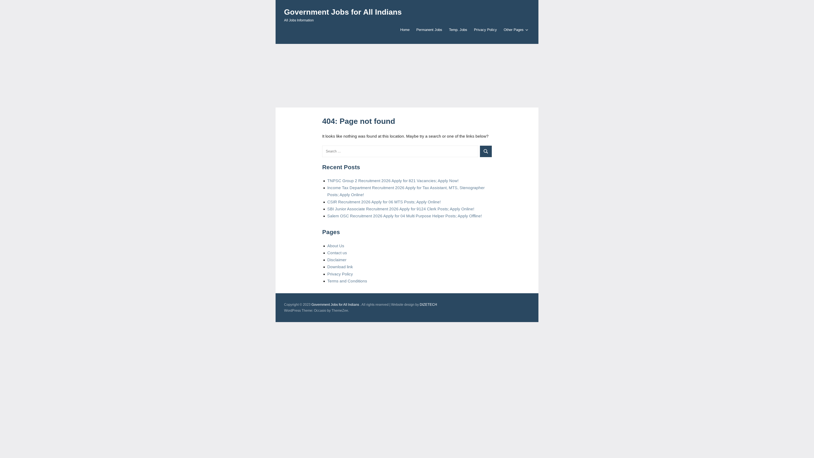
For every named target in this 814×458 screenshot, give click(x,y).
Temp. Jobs (458, 30)
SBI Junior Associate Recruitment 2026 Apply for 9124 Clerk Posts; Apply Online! (400, 209)
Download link (340, 267)
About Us (335, 246)
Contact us (337, 253)
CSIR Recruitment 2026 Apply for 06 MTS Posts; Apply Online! (384, 202)
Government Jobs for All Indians (343, 12)
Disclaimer (336, 260)
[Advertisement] (407, 75)
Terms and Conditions (347, 281)
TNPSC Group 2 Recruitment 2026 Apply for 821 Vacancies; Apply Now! (393, 181)
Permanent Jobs (429, 30)
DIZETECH (428, 304)
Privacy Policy (485, 30)
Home (405, 30)
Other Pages (514, 30)
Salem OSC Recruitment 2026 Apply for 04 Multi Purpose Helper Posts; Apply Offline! (404, 216)
